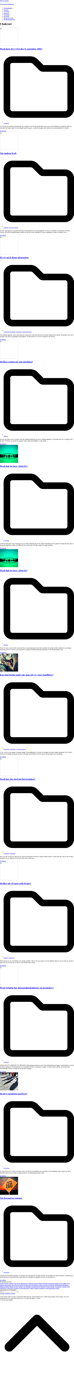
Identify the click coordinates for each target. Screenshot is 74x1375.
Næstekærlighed (35, 1286)
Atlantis (11, 1283)
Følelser (2, 1285)
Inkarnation (8, 1285)
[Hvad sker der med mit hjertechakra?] (9, 775)
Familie (56, 1283)
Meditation (66, 1285)
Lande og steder (42, 1285)
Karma (17, 1285)
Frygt (68, 1283)
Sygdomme (58, 1286)
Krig (30, 1285)
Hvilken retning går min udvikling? (16, 362)
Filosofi (6, 227)
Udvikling (16, 1288)
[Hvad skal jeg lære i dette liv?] (9, 462)
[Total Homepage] (7, 1293)
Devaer (36, 1283)
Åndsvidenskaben (50, 1288)
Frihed (65, 1283)
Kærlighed (35, 1285)
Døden (40, 1283)
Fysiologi (6, 332)
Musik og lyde (14, 1286)
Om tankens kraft (8, 153)
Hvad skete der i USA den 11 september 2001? (21, 49)
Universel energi (13, 227)
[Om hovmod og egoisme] (9, 1194)
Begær (19, 1283)
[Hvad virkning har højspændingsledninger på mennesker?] (9, 984)
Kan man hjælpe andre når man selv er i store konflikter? (27, 675)
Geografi (6, 123)
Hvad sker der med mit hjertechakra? (17, 779)
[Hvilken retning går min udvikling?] (9, 358)
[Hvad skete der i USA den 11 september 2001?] (9, 45)
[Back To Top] (37, 1374)
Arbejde (6, 1283)
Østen (57, 1288)
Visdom (31, 1288)
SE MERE (3, 131)
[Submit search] (17, 1292)
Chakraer (30, 1283)
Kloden (21, 1285)
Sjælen (48, 1286)
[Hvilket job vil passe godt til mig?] (9, 879)
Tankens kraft (66, 1286)
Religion (43, 1286)
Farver (60, 1283)
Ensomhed (51, 1283)
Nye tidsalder (27, 1286)
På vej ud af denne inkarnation (14, 257)
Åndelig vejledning (39, 1288)
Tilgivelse (10, 1288)
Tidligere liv (3, 1288)
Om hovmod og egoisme (11, 1198)
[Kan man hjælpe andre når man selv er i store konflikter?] (9, 671)
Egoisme (44, 1283)
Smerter (52, 1286)
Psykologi (12, 332)
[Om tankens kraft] (9, 149)
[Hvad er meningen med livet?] (9, 1090)
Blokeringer (24, 1283)
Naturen (20, 1286)
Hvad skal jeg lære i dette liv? (14, 466)
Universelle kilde (24, 1288)
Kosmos (26, 1285)
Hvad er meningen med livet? (13, 1094)
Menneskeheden (4, 1286)
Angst (1, 1283)
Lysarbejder (51, 1285)
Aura (15, 1283)
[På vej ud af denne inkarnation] (9, 254)
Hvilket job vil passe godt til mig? (15, 883)
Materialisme (58, 1285)
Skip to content (4, 1)
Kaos (13, 1285)
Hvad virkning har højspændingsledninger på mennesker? (27, 988)
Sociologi (18, 332)
